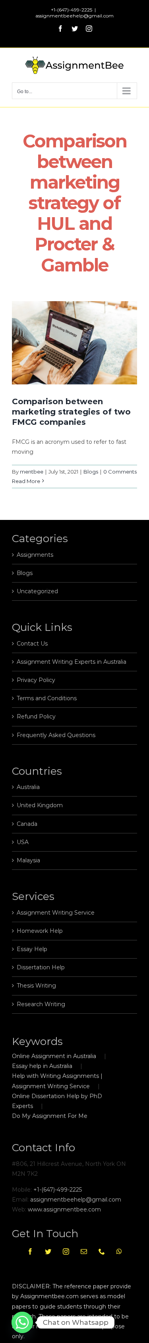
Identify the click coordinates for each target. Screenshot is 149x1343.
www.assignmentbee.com (64, 1209)
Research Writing (41, 1004)
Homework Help (40, 930)
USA (23, 842)
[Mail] (84, 1251)
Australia (28, 787)
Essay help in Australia (42, 1066)
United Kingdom (40, 805)
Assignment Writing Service (56, 912)
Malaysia (28, 860)
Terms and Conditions (47, 698)
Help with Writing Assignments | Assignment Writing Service (57, 1080)
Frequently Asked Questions (56, 735)
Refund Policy (36, 716)
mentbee (31, 471)
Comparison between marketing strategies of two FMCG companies (71, 412)
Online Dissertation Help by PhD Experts (57, 1101)
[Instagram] (66, 1251)
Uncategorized (37, 591)
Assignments (35, 554)
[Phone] (101, 1251)
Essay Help (32, 949)
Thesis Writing (36, 985)
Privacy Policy (36, 680)
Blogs (90, 471)
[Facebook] (30, 1251)
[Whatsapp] (119, 1251)
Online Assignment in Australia (54, 1056)
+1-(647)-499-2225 (57, 1189)
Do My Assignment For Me (49, 1115)
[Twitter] (48, 1251)
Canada (27, 823)
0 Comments (120, 471)
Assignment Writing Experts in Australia (71, 661)
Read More (26, 481)
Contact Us (32, 643)
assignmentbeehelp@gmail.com (74, 16)
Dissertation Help (41, 967)
